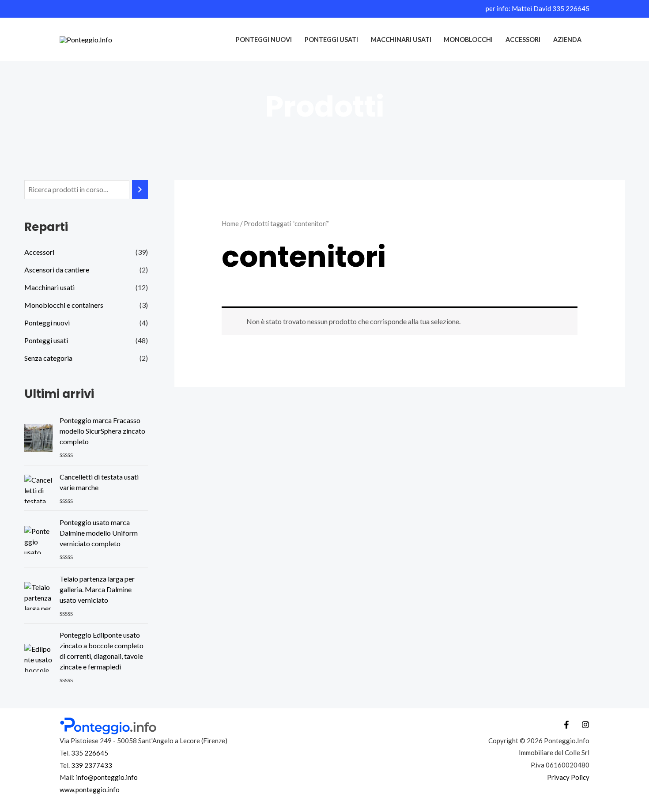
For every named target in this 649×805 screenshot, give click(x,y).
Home (230, 223)
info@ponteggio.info (107, 777)
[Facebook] (566, 725)
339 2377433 (91, 765)
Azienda (567, 39)
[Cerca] (140, 189)
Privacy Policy (568, 777)
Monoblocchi (468, 39)
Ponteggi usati (331, 39)
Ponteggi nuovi (264, 39)
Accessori (523, 39)
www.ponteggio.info (90, 790)
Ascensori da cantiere (56, 269)
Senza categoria (48, 358)
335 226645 (570, 8)
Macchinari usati (401, 39)
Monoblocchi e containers (63, 305)
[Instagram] (585, 725)
